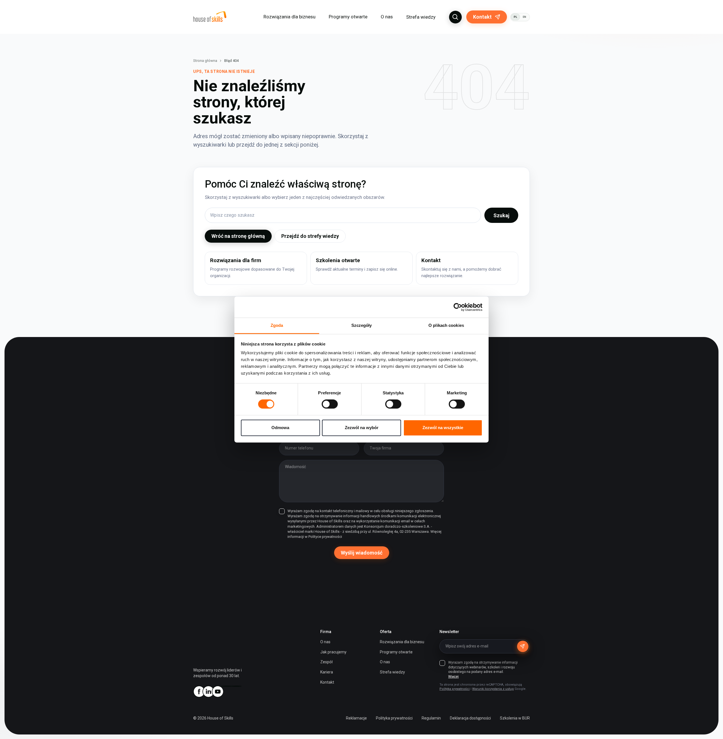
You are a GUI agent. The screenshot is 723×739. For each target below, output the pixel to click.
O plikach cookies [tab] (446, 325)
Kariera (326, 672)
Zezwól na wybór (361, 427)
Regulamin (431, 718)
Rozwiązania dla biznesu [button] (289, 16)
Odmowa (280, 427)
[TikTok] (236, 686)
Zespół (326, 662)
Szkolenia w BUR (515, 718)
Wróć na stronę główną (238, 236)
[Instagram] (226, 686)
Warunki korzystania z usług (493, 689)
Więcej (453, 677)
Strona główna (205, 60)
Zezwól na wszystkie (443, 427)
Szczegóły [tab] (361, 325)
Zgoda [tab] (277, 325)
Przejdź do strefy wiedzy (310, 236)
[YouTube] (217, 691)
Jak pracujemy (333, 652)
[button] (455, 17)
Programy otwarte (348, 16)
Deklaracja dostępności (470, 718)
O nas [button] (387, 16)
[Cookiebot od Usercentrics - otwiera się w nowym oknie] (457, 307)
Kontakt (482, 17)
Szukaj (501, 215)
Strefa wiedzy (420, 17)
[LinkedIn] (208, 691)
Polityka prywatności (454, 689)
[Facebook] (198, 691)
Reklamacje (356, 718)
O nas (325, 642)
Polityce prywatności (325, 536)
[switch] (330, 404)
